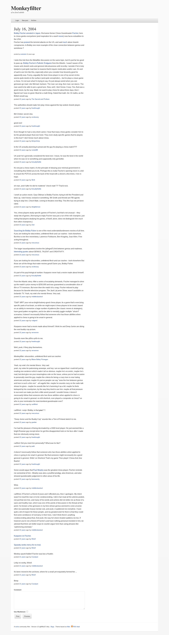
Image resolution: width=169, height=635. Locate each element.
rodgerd (34, 320)
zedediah (23, 54)
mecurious (35, 243)
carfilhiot (35, 404)
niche (17, 627)
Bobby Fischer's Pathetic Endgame (37, 63)
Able (68, 627)
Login (17, 20)
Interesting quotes (21, 252)
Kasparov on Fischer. (22, 536)
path (33, 446)
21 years (22, 557)
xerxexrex (35, 332)
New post (25, 20)
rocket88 (35, 150)
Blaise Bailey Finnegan (40, 359)
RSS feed (76, 627)
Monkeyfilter (26, 8)
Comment (17, 590)
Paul (35, 470)
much (65, 42)
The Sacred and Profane (40, 99)
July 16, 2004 (25, 29)
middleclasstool (37, 296)
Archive (33, 20)
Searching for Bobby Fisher (25, 231)
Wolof (34, 539)
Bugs (52, 627)
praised (27, 42)
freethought (36, 108)
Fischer (75, 33)
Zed (33, 225)
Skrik (33, 180)
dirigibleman (36, 207)
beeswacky (36, 479)
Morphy (40, 470)
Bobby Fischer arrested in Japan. (27, 33)
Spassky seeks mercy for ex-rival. (27, 545)
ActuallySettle (36, 162)
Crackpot (35, 557)
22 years (22, 99)
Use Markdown (20, 612)
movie (60, 36)
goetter (34, 422)
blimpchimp (36, 141)
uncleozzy (35, 117)
